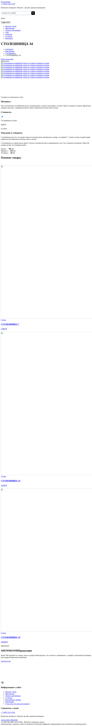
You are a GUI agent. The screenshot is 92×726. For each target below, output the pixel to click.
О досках (8, 36)
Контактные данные (13, 700)
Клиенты (8, 34)
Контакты (9, 38)
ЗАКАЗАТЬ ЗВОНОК (9, 720)
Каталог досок (10, 26)
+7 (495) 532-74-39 (8, 4)
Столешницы (10, 53)
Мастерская (9, 28)
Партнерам (9, 702)
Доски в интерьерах (13, 30)
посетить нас (6, 661)
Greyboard (9, 49)
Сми (7, 32)
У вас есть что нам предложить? (17, 704)
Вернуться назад (7, 59)
